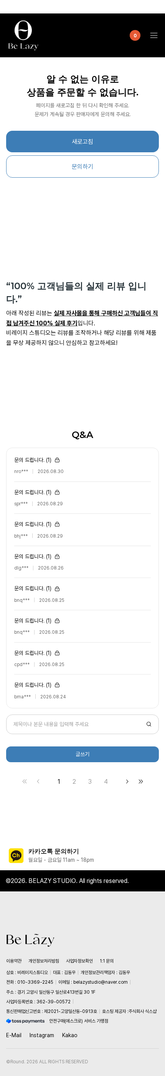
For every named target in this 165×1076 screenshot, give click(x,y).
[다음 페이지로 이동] (127, 781)
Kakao (70, 1035)
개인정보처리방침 (43, 961)
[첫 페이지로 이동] (24, 781)
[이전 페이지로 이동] (38, 781)
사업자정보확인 (79, 961)
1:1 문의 (107, 961)
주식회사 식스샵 (143, 1011)
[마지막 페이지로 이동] (141, 781)
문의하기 (82, 166)
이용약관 (13, 961)
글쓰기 (82, 754)
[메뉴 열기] (151, 35)
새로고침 (82, 141)
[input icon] (149, 724)
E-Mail (13, 1035)
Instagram (42, 1035)
